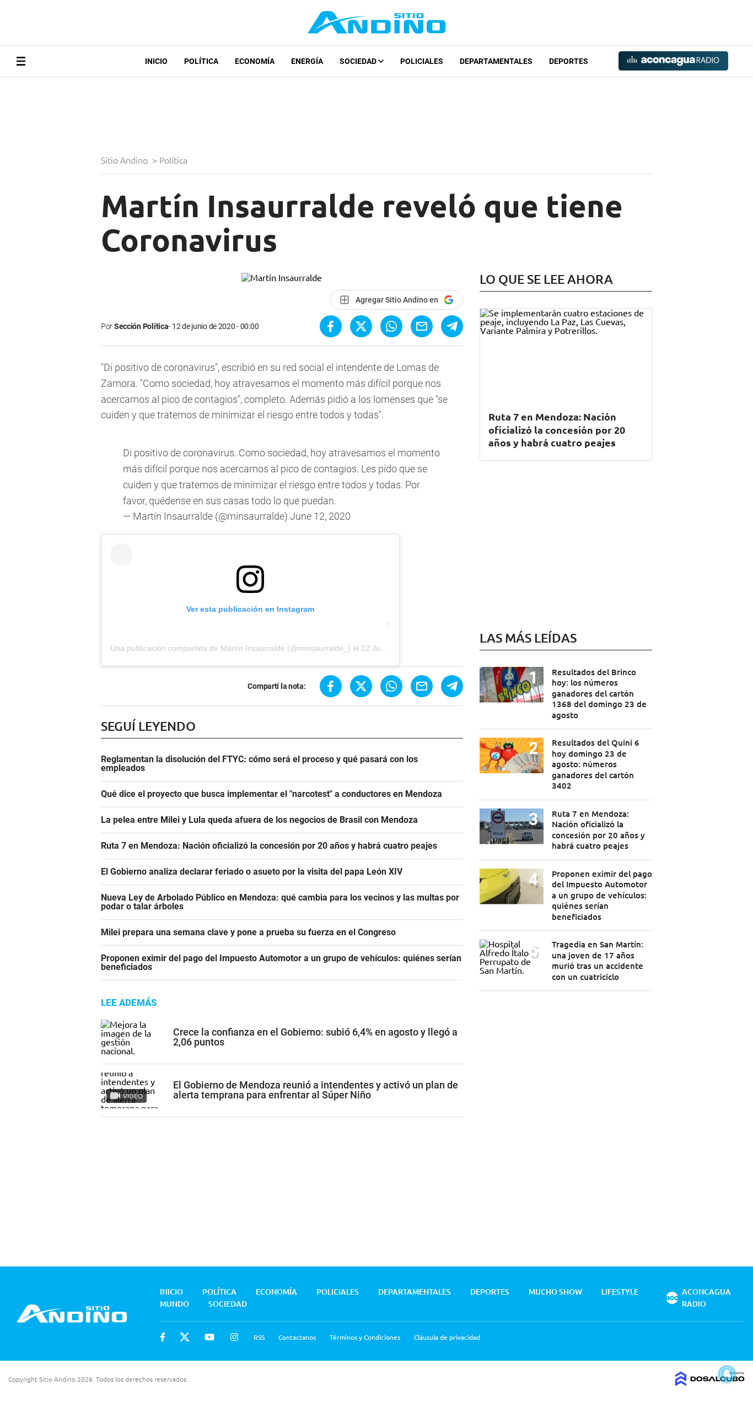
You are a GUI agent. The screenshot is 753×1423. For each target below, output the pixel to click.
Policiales (421, 61)
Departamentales (496, 61)
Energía (307, 61)
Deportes (568, 61)
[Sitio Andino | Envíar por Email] (422, 326)
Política (201, 61)
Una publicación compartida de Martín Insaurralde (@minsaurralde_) (230, 648)
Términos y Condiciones (365, 1337)
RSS (259, 1337)
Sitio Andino (125, 159)
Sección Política (141, 326)
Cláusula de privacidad (447, 1337)
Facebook (162, 1337)
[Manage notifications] (727, 1374)
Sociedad (359, 61)
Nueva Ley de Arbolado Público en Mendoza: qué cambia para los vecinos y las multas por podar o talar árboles (280, 902)
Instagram (234, 1337)
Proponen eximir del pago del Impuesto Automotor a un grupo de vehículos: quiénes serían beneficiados (281, 963)
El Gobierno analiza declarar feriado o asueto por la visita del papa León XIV (251, 871)
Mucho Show (555, 1291)
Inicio (156, 61)
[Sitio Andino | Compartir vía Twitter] (361, 326)
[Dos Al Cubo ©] (710, 1382)
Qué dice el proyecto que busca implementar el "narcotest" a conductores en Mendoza (271, 794)
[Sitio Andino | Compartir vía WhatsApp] (391, 326)
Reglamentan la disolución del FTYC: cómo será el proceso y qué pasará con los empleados (259, 764)
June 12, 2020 (320, 516)
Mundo (174, 1303)
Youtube (209, 1337)
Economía (255, 61)
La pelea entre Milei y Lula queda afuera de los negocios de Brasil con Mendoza (259, 820)
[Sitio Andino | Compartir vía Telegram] (452, 326)
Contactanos (297, 1337)
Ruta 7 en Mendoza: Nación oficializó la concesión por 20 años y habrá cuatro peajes (269, 846)
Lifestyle (619, 1291)
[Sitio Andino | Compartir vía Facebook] (331, 326)
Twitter (184, 1337)
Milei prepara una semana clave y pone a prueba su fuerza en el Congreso (248, 932)
